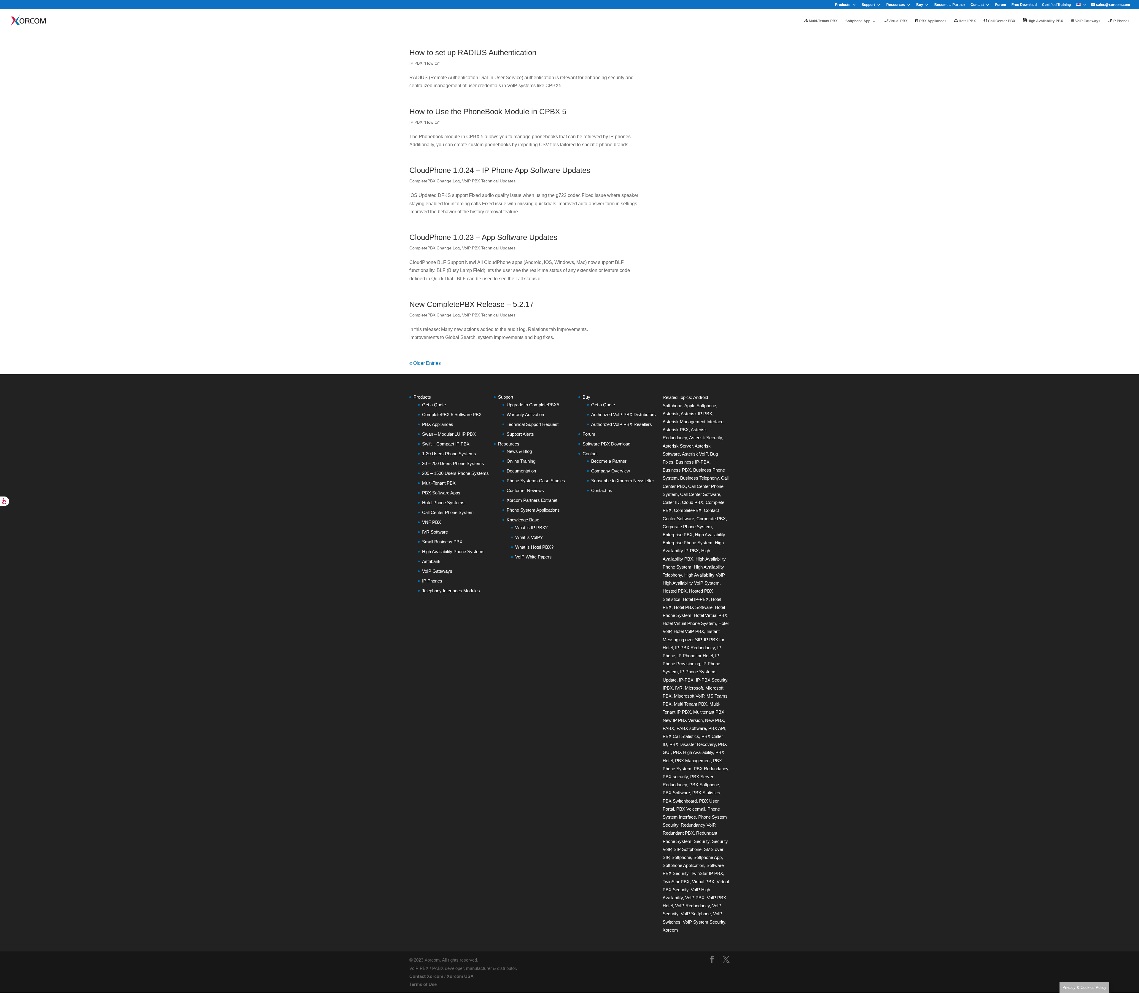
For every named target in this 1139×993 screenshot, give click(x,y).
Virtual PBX (897, 21)
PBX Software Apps (441, 492)
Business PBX (677, 469)
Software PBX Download (606, 443)
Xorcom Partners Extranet (532, 500)
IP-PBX (686, 679)
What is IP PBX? (531, 527)
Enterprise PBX (678, 534)
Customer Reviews (525, 490)
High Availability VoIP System (691, 582)
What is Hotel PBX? (534, 547)
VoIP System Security (704, 921)
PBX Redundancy (711, 768)
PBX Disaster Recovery (692, 744)
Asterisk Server (678, 445)
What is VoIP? (529, 537)
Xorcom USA (460, 976)
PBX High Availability (693, 752)
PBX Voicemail (690, 808)
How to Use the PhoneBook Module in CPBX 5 (487, 111)
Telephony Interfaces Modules (451, 590)
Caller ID (671, 502)
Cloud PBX (692, 502)
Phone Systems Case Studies (536, 480)
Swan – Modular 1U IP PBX (449, 434)
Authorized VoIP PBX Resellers (621, 424)
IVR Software (435, 531)
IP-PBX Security (711, 679)
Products (842, 5)
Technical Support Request (533, 424)
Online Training (521, 461)
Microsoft (694, 687)
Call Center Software (700, 494)
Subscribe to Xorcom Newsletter (622, 480)
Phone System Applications (533, 510)
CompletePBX (687, 510)
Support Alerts (520, 434)
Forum (1000, 5)
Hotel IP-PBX (696, 599)
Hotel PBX (967, 21)
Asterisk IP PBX (696, 413)
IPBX (668, 687)
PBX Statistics (706, 792)
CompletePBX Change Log (434, 181)
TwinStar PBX (676, 881)
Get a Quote (434, 404)
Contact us (601, 490)
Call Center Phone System (448, 512)
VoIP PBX (694, 897)
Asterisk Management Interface (693, 421)
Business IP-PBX (693, 461)
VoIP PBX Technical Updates (489, 181)
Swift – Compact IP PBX (446, 443)
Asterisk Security (705, 437)
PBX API (716, 728)
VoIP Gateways (1087, 21)
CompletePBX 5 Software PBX (452, 414)
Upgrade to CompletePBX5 (533, 404)
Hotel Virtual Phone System (689, 623)
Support (868, 5)
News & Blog (519, 451)
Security (702, 841)
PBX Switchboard (680, 800)
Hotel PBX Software (693, 607)
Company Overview (610, 470)
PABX (668, 728)
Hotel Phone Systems (443, 502)
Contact (977, 5)
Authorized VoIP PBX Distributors (623, 414)
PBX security (675, 776)
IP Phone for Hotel (695, 655)
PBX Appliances (932, 21)
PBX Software (676, 792)
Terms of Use (423, 984)
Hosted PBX (675, 590)
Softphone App (857, 21)
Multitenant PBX (708, 711)
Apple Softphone (700, 405)
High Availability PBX (1045, 21)
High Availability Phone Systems (453, 551)
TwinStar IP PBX (707, 873)
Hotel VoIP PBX (689, 631)
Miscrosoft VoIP (689, 695)
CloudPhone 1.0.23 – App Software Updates (483, 237)
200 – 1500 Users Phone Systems (455, 473)
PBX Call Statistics (681, 736)
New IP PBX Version (683, 720)
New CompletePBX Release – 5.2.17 (471, 304)
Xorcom (670, 929)
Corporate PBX (711, 518)
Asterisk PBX (676, 429)
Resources (895, 5)
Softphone (681, 857)
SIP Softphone (687, 849)
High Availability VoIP (704, 574)
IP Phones (1121, 21)
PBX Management (693, 760)
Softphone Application (683, 865)
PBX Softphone (704, 784)
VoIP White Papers (533, 556)
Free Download (1024, 5)
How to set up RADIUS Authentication (472, 52)
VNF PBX (431, 522)
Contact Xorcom (426, 976)
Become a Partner (949, 5)
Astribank (431, 561)
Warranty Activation (525, 414)
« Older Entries (425, 363)
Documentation (521, 470)
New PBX (714, 720)
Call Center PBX (1001, 21)
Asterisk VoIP (695, 453)
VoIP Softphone (696, 913)
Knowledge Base (523, 519)
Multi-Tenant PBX (823, 21)
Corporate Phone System (687, 526)
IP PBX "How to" (424, 63)
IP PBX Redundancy (695, 647)
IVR (679, 687)
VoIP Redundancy (692, 905)
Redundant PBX (678, 833)
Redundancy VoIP (698, 825)
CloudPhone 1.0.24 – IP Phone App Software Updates (499, 170)
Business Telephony (699, 477)
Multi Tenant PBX (690, 703)
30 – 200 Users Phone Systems (453, 463)
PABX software (691, 728)
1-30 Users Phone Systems (449, 453)
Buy (919, 5)
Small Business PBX (442, 541)
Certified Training (1056, 5)
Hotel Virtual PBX (710, 615)
